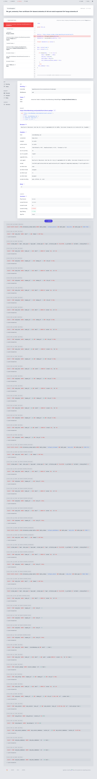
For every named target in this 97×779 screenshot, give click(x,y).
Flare (74, 770)
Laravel (23, 770)
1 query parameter (11, 236)
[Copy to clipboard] (89, 89)
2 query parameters (12, 253)
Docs (18, 770)
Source (12, 770)
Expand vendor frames (12, 20)
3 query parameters (12, 660)
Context (6, 102)
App (4, 81)
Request (6, 90)
